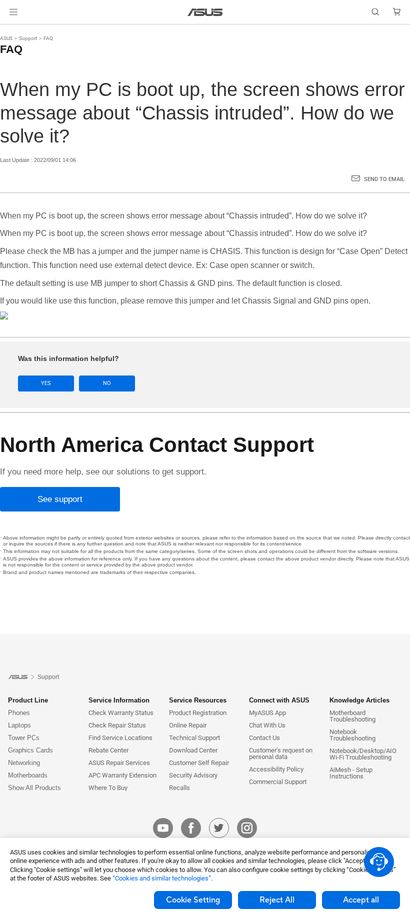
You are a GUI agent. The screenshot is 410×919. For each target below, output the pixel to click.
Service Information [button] (119, 700)
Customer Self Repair (199, 763)
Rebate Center (108, 750)
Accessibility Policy (276, 769)
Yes (46, 383)
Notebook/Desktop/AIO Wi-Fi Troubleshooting (363, 754)
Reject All (277, 900)
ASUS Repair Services (119, 763)
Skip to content (12, 31)
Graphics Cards (30, 750)
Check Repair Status (117, 725)
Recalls (179, 787)
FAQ (48, 38)
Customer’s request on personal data (280, 753)
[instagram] (247, 828)
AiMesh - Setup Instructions (351, 773)
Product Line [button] (28, 700)
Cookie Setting (193, 900)
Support (28, 38)
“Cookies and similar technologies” (161, 878)
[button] (13, 12)
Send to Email (384, 179)
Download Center (193, 750)
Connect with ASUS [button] (279, 700)
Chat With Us (267, 725)
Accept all (361, 900)
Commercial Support (277, 781)
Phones (19, 713)
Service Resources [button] (197, 700)
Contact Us (264, 737)
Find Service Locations (120, 737)
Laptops (19, 725)
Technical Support (194, 737)
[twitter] (219, 828)
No (107, 383)
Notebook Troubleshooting (353, 735)
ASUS (6, 38)
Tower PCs (24, 737)
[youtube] (163, 828)
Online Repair (187, 725)
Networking (24, 763)
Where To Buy (108, 787)
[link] (205, 12)
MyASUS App (267, 713)
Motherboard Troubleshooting (353, 716)
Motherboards (28, 775)
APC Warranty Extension (122, 775)
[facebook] (191, 828)
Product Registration (197, 713)
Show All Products (34, 787)
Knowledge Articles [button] (360, 700)
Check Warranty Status (121, 713)
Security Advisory (193, 775)
